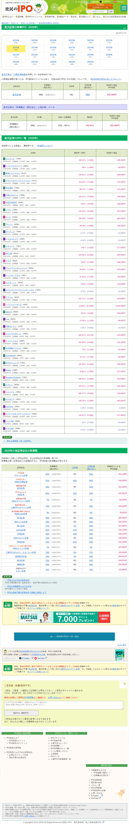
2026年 (16, 41)
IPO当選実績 (96, 780)
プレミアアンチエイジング (16, 268)
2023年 (72, 41)
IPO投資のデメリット (18, 743)
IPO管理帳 (100, 5)
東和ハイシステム (13, 173)
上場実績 (54, 754)
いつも (8, 210)
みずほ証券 (21, 530)
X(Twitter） (26, 658)
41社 (91, 530)
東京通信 (9, 188)
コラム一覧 (95, 785)
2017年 (72, 48)
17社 (91, 552)
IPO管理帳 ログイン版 (100, 7)
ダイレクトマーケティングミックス (20, 290)
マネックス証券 (20, 475)
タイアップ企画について (37, 608)
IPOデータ (55, 756)
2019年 (34, 48)
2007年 (34, 63)
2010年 (90, 56)
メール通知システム (59, 751)
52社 (48, 480)
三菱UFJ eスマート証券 (21, 507)
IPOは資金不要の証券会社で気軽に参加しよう (26, 592)
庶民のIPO (67, 822)
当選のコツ (86, 17)
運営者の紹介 (96, 782)
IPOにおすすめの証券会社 (18, 580)
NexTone (9, 407)
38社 (88, 94)
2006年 (53, 63)
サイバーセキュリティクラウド (18, 414)
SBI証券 (21, 494)
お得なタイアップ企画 (18, 755)
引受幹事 (91, 466)
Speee (8, 370)
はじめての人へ (81, 2)
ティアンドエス (12, 341)
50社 (48, 474)
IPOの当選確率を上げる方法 (19, 586)
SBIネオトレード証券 (21, 501)
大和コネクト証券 (20, 538)
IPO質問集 (29, 697)
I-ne (7, 319)
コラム (98, 17)
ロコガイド (10, 399)
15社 (75, 493)
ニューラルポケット (14, 334)
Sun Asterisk (11, 356)
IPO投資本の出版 (98, 790)
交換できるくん (12, 195)
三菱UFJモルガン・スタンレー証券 (21, 552)
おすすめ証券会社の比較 (115, 17)
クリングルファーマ (14, 166)
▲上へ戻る (121, 645)
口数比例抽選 (20, 74)
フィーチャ (10, 392)
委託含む (91, 469)
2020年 (16, 48)
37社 (48, 526)
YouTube (120, 2)
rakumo (9, 312)
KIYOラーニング (12, 363)
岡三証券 (21, 526)
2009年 (109, 56)
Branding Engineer (13, 377)
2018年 (53, 48)
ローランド (10, 232)
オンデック (10, 159)
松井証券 (21, 488)
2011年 (72, 56)
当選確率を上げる (98, 770)
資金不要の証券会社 (17, 757)
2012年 (53, 56)
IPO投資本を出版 (38, 654)
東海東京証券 (21, 556)
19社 (48, 506)
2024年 (53, 41)
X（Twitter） (107, 2)
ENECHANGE (11, 202)
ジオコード (10, 246)
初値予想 (51, 17)
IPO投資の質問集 (14, 748)
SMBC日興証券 (20, 482)
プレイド (9, 224)
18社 (48, 487)
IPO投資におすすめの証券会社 (20, 752)
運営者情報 (79, 822)
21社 (75, 530)
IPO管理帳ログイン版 (60, 748)
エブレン (9, 385)
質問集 (21, 17)
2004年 (90, 63)
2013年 (34, 56)
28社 (91, 534)
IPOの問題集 (96, 788)
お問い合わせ (54, 697)
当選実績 (94, 2)
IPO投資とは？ (13, 738)
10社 (48, 538)
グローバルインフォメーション (18, 181)
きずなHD (10, 428)
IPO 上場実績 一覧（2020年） (19, 441)
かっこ (8, 217)
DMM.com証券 (21, 514)
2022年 (90, 41)
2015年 (109, 48)
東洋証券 (21, 560)
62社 (48, 530)
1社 (74, 526)
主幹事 (75, 467)
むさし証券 (21, 571)
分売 (75, 17)
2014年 (16, 56)
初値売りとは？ (45, 146)
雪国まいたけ (11, 326)
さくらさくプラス (13, 275)
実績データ (64, 17)
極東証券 (21, 564)
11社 (47, 570)
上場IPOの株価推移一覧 (61, 759)
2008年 (16, 63)
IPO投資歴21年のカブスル (30, 651)
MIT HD (9, 253)
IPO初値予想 (56, 740)
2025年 (34, 41)
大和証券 (21, 534)
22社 (75, 542)
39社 (48, 522)
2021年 (109, 41)
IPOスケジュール (35, 17)
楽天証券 (6, 74)
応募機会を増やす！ (101, 775)
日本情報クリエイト (14, 348)
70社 (91, 493)
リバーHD (10, 421)
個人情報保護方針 (93, 822)
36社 (91, 480)
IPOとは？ (9, 17)
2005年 (72, 63)
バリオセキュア (12, 239)
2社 (74, 552)
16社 (75, 480)
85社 (48, 493)
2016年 (90, 48)
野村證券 (21, 542)
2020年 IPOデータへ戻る (67, 636)
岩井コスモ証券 (20, 522)
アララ (8, 261)
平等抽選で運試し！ (101, 773)
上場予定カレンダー (59, 743)
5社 (47, 512)
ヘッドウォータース (14, 304)
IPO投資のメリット (17, 740)
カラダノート (11, 283)
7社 (47, 500)
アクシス (9, 297)
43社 (48, 534)
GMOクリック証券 (21, 548)
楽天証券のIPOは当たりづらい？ (106, 79)
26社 (48, 564)
